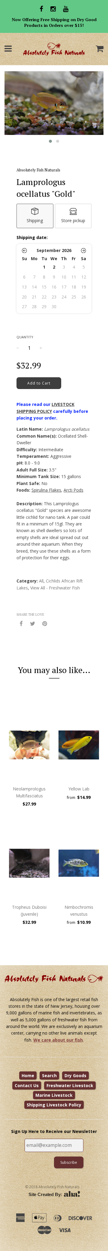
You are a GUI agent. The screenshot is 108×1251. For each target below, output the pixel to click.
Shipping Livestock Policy (54, 1105)
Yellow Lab (78, 789)
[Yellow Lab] (78, 745)
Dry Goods (75, 1075)
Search (49, 1075)
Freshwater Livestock (69, 1085)
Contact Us (27, 1085)
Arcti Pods (73, 490)
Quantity (24, 337)
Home (28, 1075)
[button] (24, 250)
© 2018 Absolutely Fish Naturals (52, 1186)
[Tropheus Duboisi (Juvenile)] (29, 863)
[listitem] (34, 216)
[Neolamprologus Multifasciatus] (29, 745)
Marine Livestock (54, 1095)
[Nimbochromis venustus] (78, 863)
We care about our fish (58, 1040)
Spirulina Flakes (46, 490)
